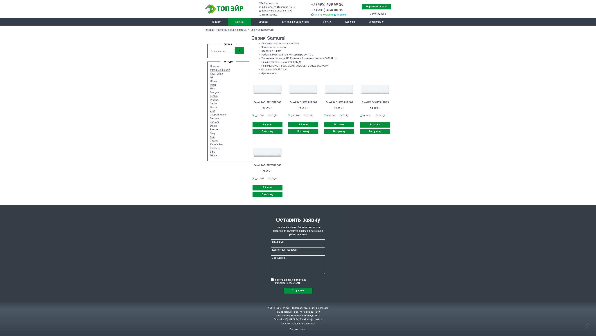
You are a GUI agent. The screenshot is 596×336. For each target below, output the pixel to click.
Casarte (214, 140)
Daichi (213, 107)
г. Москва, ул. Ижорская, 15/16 (278, 7)
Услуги (327, 21)
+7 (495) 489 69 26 (327, 4)
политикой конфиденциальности (290, 281)
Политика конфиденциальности (298, 323)
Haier (213, 88)
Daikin (213, 125)
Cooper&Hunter (218, 114)
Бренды (263, 21)
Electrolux (215, 118)
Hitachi (213, 81)
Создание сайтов (298, 329)
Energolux (215, 92)
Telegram (341, 14)
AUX (212, 136)
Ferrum (214, 96)
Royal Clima (216, 73)
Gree (212, 110)
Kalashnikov (216, 144)
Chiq (212, 133)
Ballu (212, 151)
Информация (376, 21)
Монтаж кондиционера (295, 21)
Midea (213, 155)
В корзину (267, 131)
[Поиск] (239, 50)
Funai (252, 29)
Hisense (214, 66)
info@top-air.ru (270, 3)
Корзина (350, 21)
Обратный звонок (376, 6)
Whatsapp (328, 14)
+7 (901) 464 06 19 (327, 10)
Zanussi (214, 122)
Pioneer (214, 129)
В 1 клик (267, 124)
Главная (216, 21)
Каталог (239, 21)
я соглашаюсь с (290, 281)
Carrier (213, 103)
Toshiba (214, 99)
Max (316, 14)
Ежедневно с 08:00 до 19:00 (277, 10)
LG (211, 77)
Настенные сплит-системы (231, 29)
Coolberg (215, 148)
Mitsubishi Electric (220, 70)
